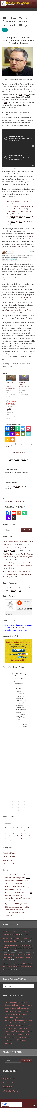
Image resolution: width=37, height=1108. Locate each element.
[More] (12, 439)
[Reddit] (17, 433)
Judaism (12, 895)
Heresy (5, 446)
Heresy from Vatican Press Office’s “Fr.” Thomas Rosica (10, 385)
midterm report (19, 246)
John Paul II (29, 892)
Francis (9, 883)
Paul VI (23, 904)
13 (25, 833)
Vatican (20, 912)
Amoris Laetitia (15, 875)
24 (13, 838)
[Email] (23, 433)
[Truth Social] (12, 433)
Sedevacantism (11, 909)
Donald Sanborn (14, 880)
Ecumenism (24, 880)
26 (21, 838)
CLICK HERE (16, 590)
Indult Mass (19, 890)
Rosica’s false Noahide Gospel (16, 221)
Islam (23, 892)
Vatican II (8, 915)
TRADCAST (7, 860)
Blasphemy (19, 444)
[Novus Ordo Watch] (16, 3)
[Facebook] (7, 428)
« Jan (6, 841)
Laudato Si (17, 895)
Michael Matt (17, 898)
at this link (24, 297)
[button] (6, 30)
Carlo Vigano (28, 877)
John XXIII (7, 895)
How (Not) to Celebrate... (18, 459)
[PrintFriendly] (28, 433)
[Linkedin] (7, 433)
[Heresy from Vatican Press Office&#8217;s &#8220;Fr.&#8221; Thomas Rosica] (11, 378)
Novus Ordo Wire (9, 444)
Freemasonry (18, 884)
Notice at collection (6, 1106)
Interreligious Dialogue (13, 892)
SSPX (20, 909)
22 (5, 838)
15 (5, 835)
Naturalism (25, 898)
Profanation (11, 907)
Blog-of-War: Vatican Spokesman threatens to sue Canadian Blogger (16, 21)
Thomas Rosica (15, 446)
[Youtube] (14, 513)
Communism (7, 880)
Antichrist (23, 875)
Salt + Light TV (23, 94)
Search (26, 530)
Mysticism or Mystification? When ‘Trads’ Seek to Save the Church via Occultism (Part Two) (18, 574)
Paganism (11, 904)
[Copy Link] (7, 439)
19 (21, 835)
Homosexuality (18, 886)
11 (17, 833)
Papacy (17, 903)
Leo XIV (23, 895)
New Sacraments (18, 901)
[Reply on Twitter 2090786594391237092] (14, 726)
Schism (25, 906)
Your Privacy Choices (13, 1103)
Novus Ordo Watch (18, 674)
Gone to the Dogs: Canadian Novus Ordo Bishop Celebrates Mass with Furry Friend (17, 564)
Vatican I (26, 913)
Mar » (12, 841)
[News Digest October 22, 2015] (11, 402)
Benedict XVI (10, 877)
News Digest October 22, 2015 (9, 408)
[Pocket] (28, 428)
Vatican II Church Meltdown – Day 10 (24, 385)
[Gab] (17, 428)
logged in (16, 486)
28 (29, 838)
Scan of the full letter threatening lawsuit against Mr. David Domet (20, 207)
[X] (12, 428)
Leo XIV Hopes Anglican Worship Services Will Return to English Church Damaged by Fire (18, 556)
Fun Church (27, 884)
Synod (9, 446)
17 (13, 835)
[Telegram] (23, 428)
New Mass (9, 900)
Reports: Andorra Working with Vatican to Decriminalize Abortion (17, 549)
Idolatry (27, 887)
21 (29, 835)
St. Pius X (26, 910)
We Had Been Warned (10, 864)
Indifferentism (10, 889)
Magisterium (9, 898)
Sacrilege (18, 906)
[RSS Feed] (19, 513)
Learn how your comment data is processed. (18, 500)
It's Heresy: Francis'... (18, 452)
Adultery (7, 875)
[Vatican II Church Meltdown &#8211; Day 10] (24, 378)
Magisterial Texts (9, 853)
